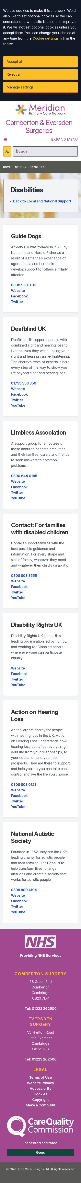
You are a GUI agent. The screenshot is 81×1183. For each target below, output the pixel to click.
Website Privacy (40, 1083)
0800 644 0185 (24, 476)
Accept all (14, 61)
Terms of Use (40, 1077)
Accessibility (40, 1088)
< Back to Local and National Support (40, 201)
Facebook (19, 296)
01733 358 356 (23, 383)
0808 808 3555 (24, 575)
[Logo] (40, 109)
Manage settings (20, 87)
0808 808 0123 (24, 784)
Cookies (40, 1094)
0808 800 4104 (24, 890)
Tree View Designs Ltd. (34, 1169)
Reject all (13, 74)
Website (18, 291)
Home (6, 167)
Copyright (40, 1100)
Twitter (17, 302)
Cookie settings (45, 38)
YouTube (18, 405)
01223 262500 (44, 1008)
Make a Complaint (40, 1105)
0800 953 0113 (23, 285)
